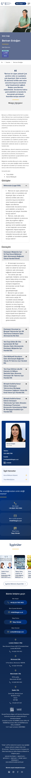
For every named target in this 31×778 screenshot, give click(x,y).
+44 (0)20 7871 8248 (17, 666)
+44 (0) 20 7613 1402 (17, 602)
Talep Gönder (15, 533)
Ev (2, 62)
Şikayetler (21, 756)
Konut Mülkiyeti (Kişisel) (10, 475)
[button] (29, 3)
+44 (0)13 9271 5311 (17, 703)
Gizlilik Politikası (10, 756)
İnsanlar (8, 62)
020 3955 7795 (8, 453)
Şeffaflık (6, 758)
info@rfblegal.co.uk (15, 521)
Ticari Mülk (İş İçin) (9, 479)
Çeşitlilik (13, 758)
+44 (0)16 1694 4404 (17, 682)
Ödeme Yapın (22, 758)
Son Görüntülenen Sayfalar (14, 762)
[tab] (15, 185)
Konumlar (14, 760)
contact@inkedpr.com (17, 632)
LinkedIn (8, 463)
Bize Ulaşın (19, 3)
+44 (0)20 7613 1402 (15, 508)
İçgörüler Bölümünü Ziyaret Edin (14, 584)
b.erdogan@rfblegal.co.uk (11, 459)
